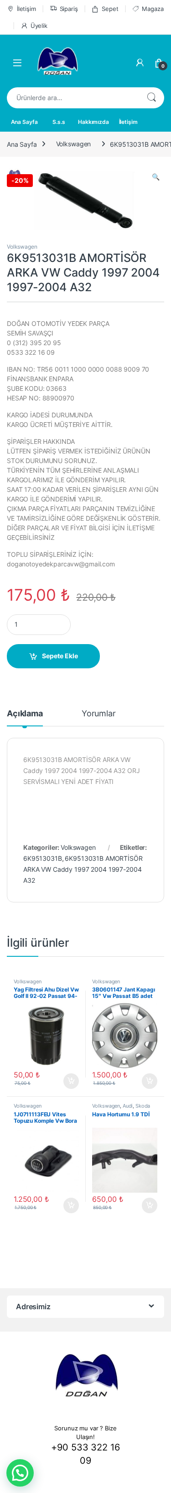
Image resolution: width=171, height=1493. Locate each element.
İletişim (26, 8)
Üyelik (39, 25)
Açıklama (25, 713)
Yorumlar (99, 713)
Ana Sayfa (24, 121)
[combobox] (73, 97)
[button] (20, 1473)
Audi (128, 1106)
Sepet (110, 8)
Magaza (152, 8)
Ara (151, 97)
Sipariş (69, 8)
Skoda (142, 1106)
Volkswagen (73, 144)
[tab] (25, 717)
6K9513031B (42, 858)
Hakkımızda (93, 121)
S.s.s (58, 121)
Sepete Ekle (60, 656)
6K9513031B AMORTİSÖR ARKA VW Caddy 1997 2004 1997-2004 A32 (83, 869)
